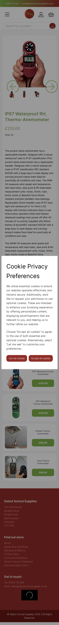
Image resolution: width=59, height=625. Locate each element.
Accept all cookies (40, 358)
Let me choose (17, 358)
